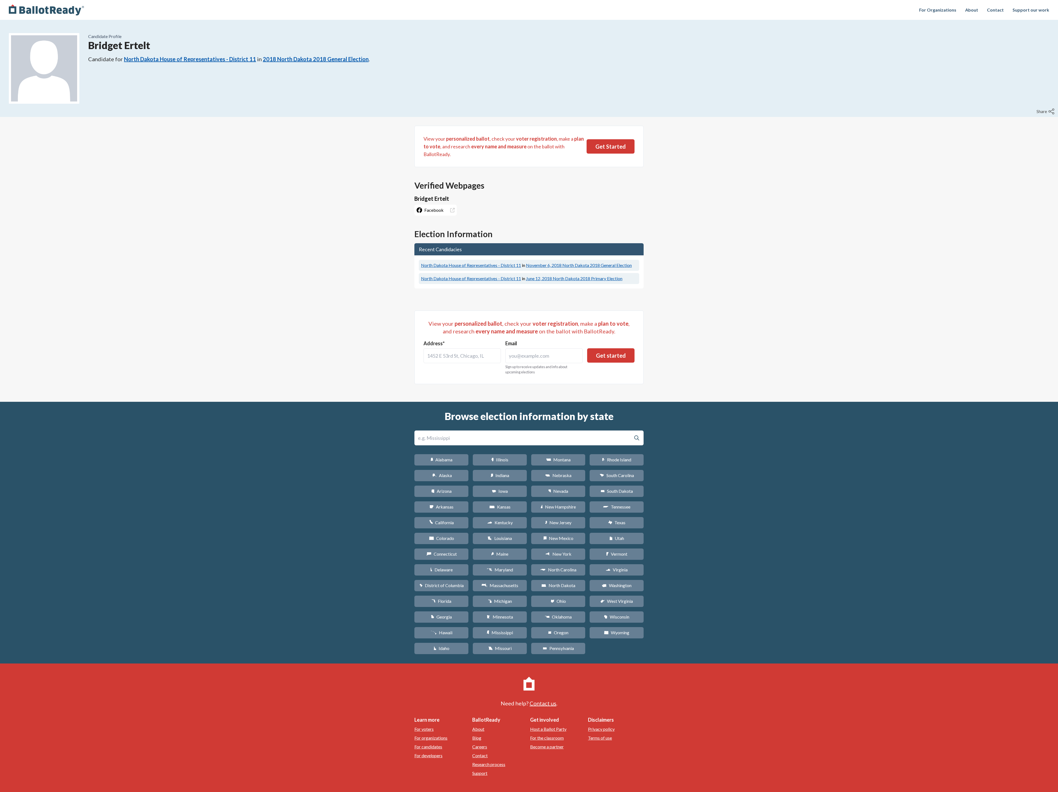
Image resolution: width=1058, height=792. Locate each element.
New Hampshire (558, 506)
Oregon (558, 632)
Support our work (1031, 9)
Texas (616, 522)
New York (558, 553)
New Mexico (558, 538)
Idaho (441, 648)
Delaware (441, 569)
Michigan (500, 601)
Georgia (441, 616)
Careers (479, 746)
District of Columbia (441, 585)
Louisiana (500, 538)
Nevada (558, 491)
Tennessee (616, 506)
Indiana (499, 475)
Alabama (441, 459)
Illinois (499, 459)
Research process (488, 764)
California (441, 522)
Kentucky (500, 522)
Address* (434, 343)
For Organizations (937, 9)
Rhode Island (616, 459)
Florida (441, 601)
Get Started (610, 146)
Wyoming (616, 632)
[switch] (1046, 111)
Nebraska (558, 475)
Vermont (616, 553)
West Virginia (616, 601)
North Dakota (558, 585)
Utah (616, 538)
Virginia (617, 569)
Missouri (500, 648)
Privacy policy (601, 729)
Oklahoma (558, 616)
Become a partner (547, 746)
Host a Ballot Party (548, 729)
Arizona (441, 491)
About (971, 9)
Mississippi (500, 632)
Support (479, 773)
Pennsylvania (558, 648)
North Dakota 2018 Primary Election (574, 278)
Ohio (558, 601)
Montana (558, 459)
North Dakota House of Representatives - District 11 (190, 59)
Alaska (441, 475)
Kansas (500, 506)
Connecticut (441, 553)
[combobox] (462, 355)
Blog (476, 737)
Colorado (441, 538)
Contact (995, 9)
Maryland (500, 569)
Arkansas (442, 506)
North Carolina (558, 569)
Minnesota (500, 616)
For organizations (430, 737)
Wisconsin (616, 616)
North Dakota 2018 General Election (579, 265)
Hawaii (441, 632)
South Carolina (617, 475)
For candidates (428, 746)
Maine (499, 553)
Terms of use (600, 737)
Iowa (500, 491)
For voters (424, 729)
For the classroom (547, 737)
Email (511, 343)
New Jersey (558, 522)
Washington (616, 585)
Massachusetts (499, 585)
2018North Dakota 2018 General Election (316, 59)
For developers (428, 755)
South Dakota (617, 491)
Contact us (543, 703)
